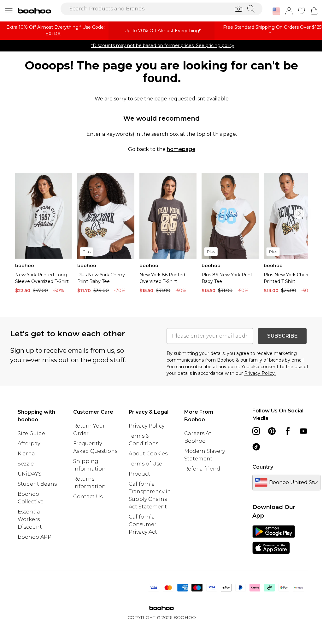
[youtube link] (303, 431)
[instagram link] (256, 431)
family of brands (266, 360)
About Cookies (148, 454)
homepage (181, 149)
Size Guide (31, 433)
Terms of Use (145, 464)
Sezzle (26, 464)
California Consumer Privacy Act (143, 524)
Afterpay (29, 444)
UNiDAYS (29, 474)
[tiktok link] (256, 447)
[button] (276, 11)
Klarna (26, 454)
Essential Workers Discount (30, 519)
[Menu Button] (9, 11)
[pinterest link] (272, 431)
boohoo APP (34, 537)
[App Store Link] (273, 539)
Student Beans (37, 484)
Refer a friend (202, 469)
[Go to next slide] (299, 214)
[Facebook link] (287, 431)
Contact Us (88, 497)
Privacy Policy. (260, 373)
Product (139, 474)
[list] (161, 235)
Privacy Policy (146, 426)
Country (262, 467)
